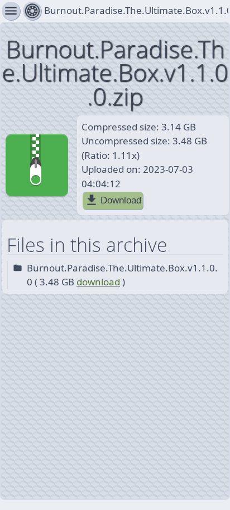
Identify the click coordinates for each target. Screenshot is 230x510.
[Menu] (32, 11)
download (98, 281)
